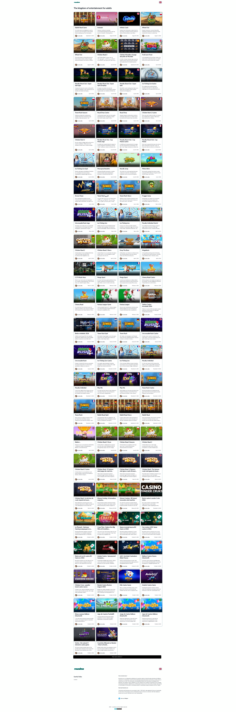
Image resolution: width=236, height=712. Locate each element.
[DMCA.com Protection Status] (118, 709)
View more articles (116, 656)
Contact (75, 679)
